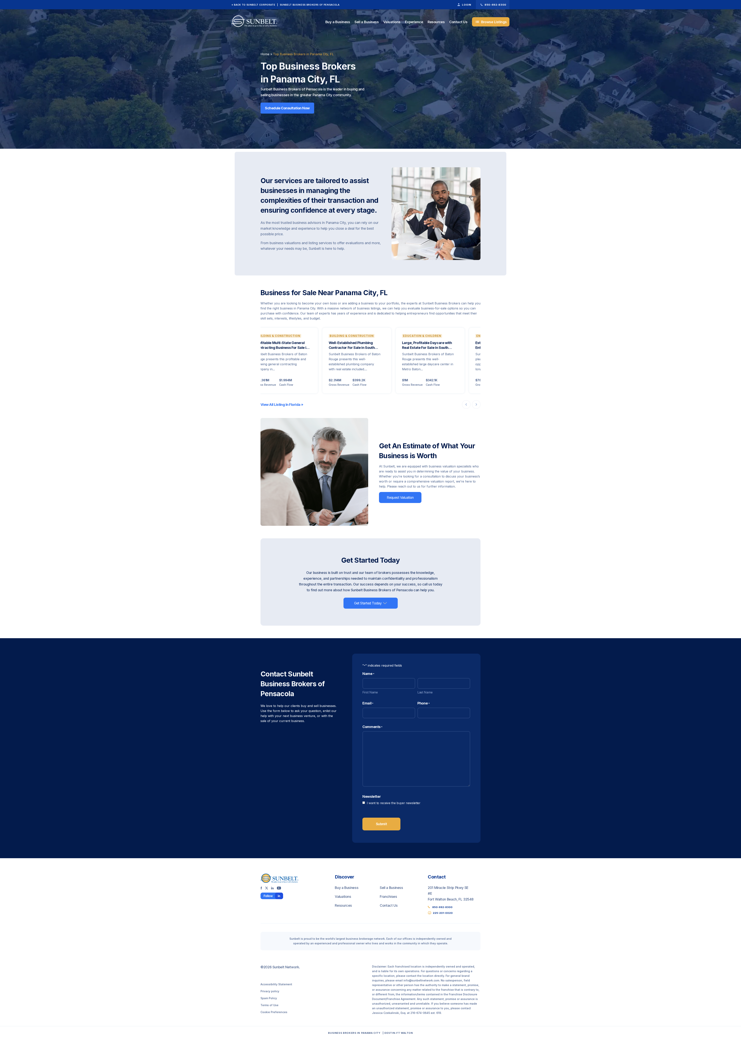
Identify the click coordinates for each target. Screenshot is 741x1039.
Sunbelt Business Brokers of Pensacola (310, 4)
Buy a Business (337, 22)
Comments (372, 727)
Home (265, 54)
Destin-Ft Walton (398, 1032)
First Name (370, 692)
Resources (436, 22)
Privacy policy (270, 991)
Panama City (371, 1032)
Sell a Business (366, 22)
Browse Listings (491, 22)
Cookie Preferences (274, 1012)
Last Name (424, 692)
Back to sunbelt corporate (254, 4)
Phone (423, 703)
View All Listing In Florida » (282, 405)
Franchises (388, 897)
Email (367, 703)
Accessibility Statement (276, 984)
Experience (414, 22)
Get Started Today (368, 603)
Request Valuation (400, 497)
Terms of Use (269, 1005)
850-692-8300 (442, 907)
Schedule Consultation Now (287, 108)
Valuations (391, 22)
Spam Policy (269, 998)
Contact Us (458, 22)
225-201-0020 (443, 912)
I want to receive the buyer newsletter (393, 803)
